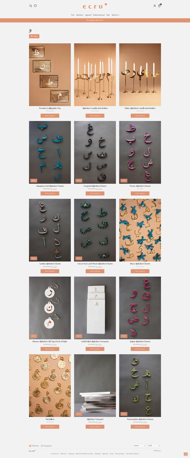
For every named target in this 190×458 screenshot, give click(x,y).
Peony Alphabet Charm (140, 186)
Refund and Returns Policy (84, 453)
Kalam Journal (99, 15)
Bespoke (98, 453)
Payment (105, 453)
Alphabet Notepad (95, 419)
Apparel (88, 15)
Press (111, 453)
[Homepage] (95, 6)
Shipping (71, 453)
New (73, 15)
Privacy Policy (119, 453)
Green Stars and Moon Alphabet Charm (95, 264)
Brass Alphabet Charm (140, 264)
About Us (115, 15)
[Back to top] (186, 454)
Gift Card (63, 453)
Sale (108, 15)
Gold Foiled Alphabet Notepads (95, 341)
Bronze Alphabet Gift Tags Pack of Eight (50, 341)
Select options (50, 116)
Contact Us (55, 453)
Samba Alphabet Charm (50, 264)
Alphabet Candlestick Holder (95, 108)
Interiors (79, 15)
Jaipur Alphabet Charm (140, 341)
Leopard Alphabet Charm (95, 186)
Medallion (50, 419)
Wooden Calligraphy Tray (50, 108)
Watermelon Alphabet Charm (140, 419)
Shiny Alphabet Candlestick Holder (140, 108)
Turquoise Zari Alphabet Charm (50, 186)
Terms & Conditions (132, 453)
